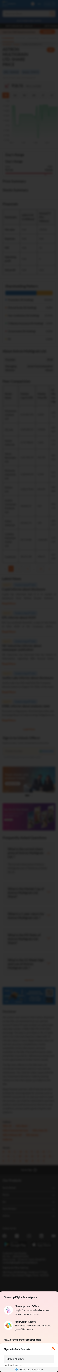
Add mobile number (13, 1365)
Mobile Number (15, 1358)
